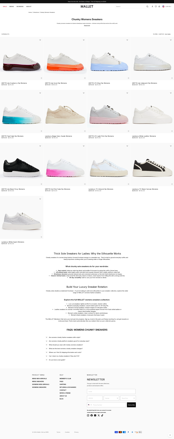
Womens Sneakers (39, 387)
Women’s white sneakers (75, 313)
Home (30, 12)
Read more (87, 25)
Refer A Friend (65, 393)
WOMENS (20, 6)
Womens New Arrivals (40, 384)
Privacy (76, 432)
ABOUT (29, 6)
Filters (155, 34)
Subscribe (131, 405)
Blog (61, 399)
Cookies (67, 432)
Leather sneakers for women (63, 309)
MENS (12, 6)
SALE (5, 6)
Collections (36, 12)
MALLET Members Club (55, 319)
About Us (63, 396)
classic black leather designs (87, 311)
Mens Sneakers (38, 381)
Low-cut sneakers (74, 304)
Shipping (63, 384)
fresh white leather (114, 309)
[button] (40, 40)
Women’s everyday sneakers (76, 306)
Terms (58, 432)
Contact (63, 390)
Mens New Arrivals (39, 378)
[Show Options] (117, 398)
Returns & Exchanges (68, 387)
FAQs (61, 381)
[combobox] (132, 6)
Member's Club (65, 378)
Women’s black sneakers (78, 315)
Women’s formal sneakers (76, 307)
